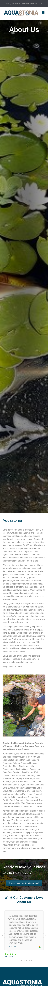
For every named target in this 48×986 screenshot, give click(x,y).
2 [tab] (24, 960)
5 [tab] (31, 960)
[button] (2, 935)
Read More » (13, 947)
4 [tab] (29, 960)
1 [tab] (21, 960)
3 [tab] (26, 960)
